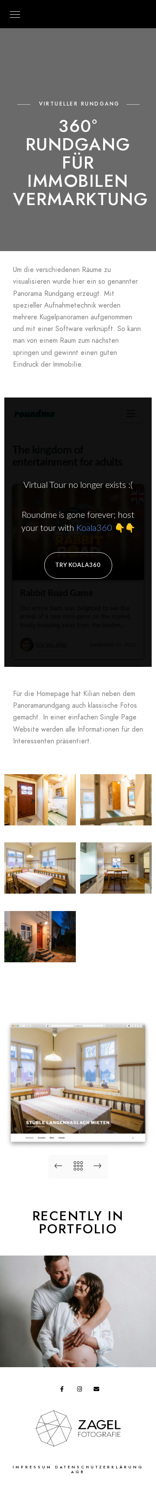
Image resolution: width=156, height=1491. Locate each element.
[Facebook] (64, 1390)
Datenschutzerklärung (99, 1467)
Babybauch (78, 1353)
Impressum (32, 1467)
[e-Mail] (98, 1390)
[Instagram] (81, 1390)
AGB (78, 1471)
